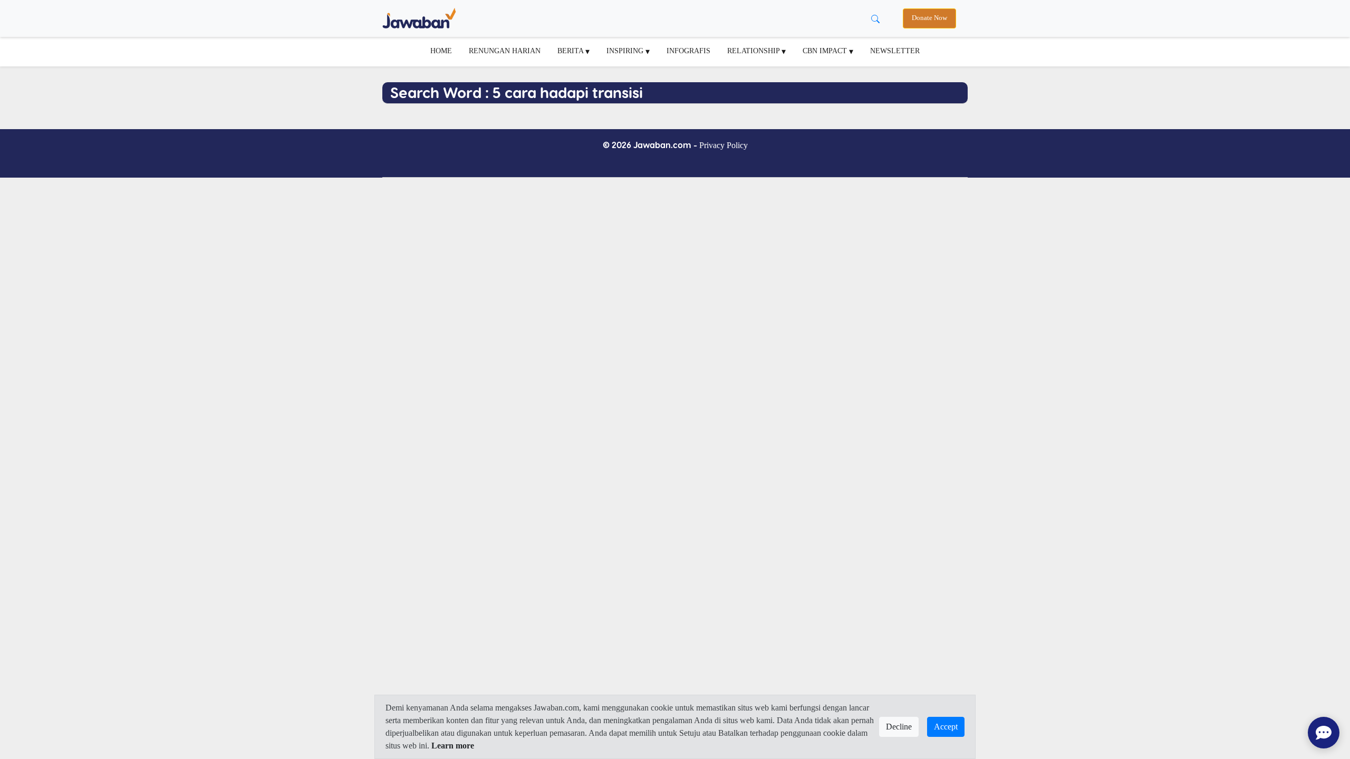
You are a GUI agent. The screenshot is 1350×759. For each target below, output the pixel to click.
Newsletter (895, 50)
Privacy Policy (723, 145)
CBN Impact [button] (826, 50)
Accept (946, 726)
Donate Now (929, 18)
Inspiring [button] (625, 50)
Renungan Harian (505, 50)
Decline (899, 726)
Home (441, 50)
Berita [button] (571, 50)
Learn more (452, 745)
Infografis (688, 50)
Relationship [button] (754, 50)
